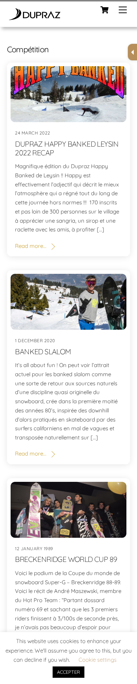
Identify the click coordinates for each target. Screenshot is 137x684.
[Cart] (104, 10)
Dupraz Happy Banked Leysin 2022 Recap (66, 148)
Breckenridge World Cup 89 (66, 559)
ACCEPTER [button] (68, 672)
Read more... (30, 245)
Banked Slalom (43, 351)
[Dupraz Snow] (34, 17)
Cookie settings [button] (98, 659)
